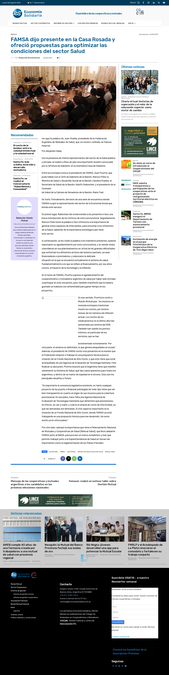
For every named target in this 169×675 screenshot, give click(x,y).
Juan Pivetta (71, 452)
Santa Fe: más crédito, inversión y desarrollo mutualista (24, 166)
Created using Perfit (120, 637)
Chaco (5, 561)
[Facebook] (143, 2)
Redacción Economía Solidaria (138, 97)
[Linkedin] (153, 2)
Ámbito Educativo (92, 554)
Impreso (14, 34)
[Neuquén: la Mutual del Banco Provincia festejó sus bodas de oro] (64, 529)
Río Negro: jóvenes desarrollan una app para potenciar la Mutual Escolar (104, 548)
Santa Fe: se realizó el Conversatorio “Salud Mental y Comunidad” (22, 184)
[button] (135, 2)
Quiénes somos (17, 614)
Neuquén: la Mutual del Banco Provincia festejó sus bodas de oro (64, 548)
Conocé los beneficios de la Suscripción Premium (129, 651)
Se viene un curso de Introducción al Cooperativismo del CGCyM (144, 167)
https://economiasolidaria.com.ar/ (24, 224)
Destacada (17, 142)
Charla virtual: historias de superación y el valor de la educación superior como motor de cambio (137, 106)
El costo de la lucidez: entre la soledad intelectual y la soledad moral (24, 149)
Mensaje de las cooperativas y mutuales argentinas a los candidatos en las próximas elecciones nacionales (35, 484)
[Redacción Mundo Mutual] (13, 58)
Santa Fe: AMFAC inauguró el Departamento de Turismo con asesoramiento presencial (142, 221)
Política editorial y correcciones (23, 617)
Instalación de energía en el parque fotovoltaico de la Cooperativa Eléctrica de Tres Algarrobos (145, 244)
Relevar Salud (110, 452)
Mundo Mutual (18, 159)
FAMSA (62, 452)
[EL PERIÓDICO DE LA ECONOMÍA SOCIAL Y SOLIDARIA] (59, 575)
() (64, 620)
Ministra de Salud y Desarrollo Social (90, 452)
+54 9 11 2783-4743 (69, 595)
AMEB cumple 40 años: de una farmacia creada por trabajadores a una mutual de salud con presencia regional (20, 551)
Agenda (123, 97)
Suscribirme (118, 622)
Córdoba (136, 180)
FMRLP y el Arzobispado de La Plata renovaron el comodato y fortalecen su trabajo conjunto (145, 549)
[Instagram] (148, 2)
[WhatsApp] (74, 458)
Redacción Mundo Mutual (29, 58)
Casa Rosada (53, 452)
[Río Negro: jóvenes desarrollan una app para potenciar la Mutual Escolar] (105, 529)
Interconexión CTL (68, 624)
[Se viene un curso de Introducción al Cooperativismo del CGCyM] (126, 164)
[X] (158, 2)
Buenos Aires (137, 236)
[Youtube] (164, 2)
